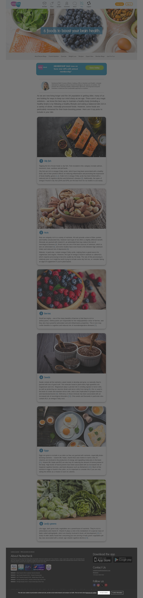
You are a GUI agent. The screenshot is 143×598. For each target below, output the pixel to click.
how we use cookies (91, 592)
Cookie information (117, 592)
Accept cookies (104, 592)
